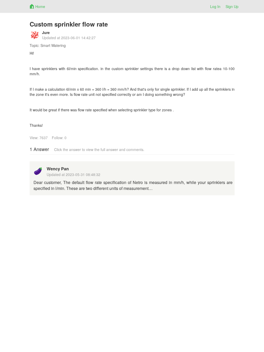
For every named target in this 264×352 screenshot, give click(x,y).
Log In (215, 6)
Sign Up (232, 6)
